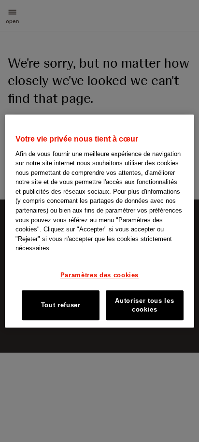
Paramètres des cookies (99, 275)
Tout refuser (61, 305)
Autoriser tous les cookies (144, 305)
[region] (99, 221)
